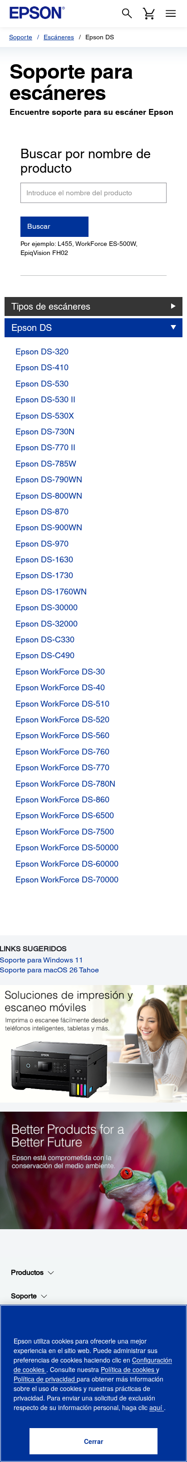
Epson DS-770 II (45, 447)
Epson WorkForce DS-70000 (66, 879)
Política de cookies (128, 1369)
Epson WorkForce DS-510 (62, 703)
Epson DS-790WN (48, 479)
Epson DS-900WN (48, 527)
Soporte (20, 37)
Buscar (38, 226)
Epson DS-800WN (48, 495)
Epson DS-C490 (44, 655)
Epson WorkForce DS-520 (62, 719)
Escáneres (59, 37)
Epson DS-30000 (46, 607)
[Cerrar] (93, 1441)
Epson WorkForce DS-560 (62, 735)
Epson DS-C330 (44, 639)
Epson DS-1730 (44, 575)
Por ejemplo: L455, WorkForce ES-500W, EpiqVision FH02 (79, 248)
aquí (156, 1407)
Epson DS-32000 (46, 623)
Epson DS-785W (45, 463)
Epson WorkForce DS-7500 (64, 831)
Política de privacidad (45, 1378)
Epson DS (31, 327)
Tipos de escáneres (50, 306)
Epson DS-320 (42, 351)
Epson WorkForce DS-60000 (66, 863)
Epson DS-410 (42, 367)
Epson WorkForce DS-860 (62, 799)
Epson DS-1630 (44, 559)
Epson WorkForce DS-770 (62, 767)
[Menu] (170, 13)
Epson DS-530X (44, 415)
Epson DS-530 (42, 383)
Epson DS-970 (42, 543)
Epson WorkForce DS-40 (60, 687)
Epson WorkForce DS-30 (60, 671)
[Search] (127, 13)
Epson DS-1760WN (51, 591)
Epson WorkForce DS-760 (62, 751)
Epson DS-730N (44, 431)
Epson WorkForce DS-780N (65, 783)
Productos (27, 1272)
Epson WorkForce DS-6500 (64, 815)
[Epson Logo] (37, 12)
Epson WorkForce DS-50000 (66, 847)
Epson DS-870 (42, 511)
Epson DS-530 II (45, 399)
